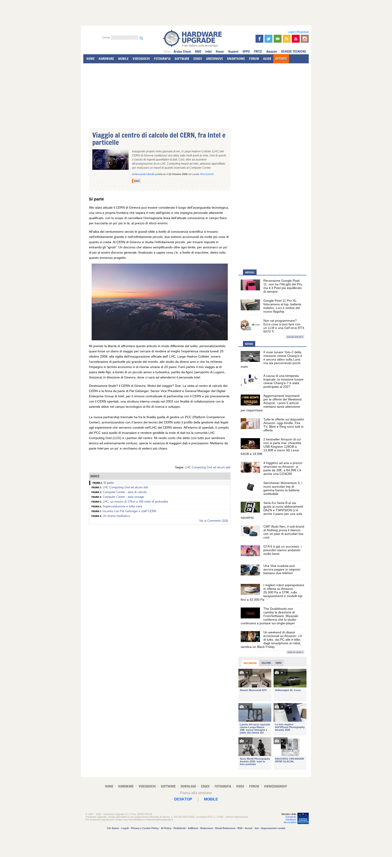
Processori (207, 174)
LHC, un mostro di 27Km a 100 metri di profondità (135, 501)
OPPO (246, 51)
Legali (125, 828)
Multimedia (250, 663)
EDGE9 (198, 58)
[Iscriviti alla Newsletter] (278, 39)
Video (279, 663)
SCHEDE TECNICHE (293, 51)
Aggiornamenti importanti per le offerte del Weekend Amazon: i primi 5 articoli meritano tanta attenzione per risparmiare (271, 403)
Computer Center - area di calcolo (125, 492)
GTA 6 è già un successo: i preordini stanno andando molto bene (282, 550)
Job (256, 828)
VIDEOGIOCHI (141, 58)
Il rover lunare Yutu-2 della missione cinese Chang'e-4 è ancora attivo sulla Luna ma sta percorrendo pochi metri (271, 359)
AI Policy (166, 828)
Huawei (233, 51)
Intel (208, 51)
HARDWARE (106, 58)
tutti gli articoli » (295, 337)
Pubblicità (180, 828)
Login (291, 32)
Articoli (249, 272)
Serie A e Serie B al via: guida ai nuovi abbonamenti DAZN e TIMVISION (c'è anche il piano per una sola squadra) (272, 510)
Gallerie (266, 663)
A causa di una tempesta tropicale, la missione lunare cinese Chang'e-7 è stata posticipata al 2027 (283, 381)
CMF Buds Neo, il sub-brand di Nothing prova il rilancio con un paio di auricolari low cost (283, 532)
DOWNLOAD (188, 786)
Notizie (249, 344)
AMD (198, 51)
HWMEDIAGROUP (275, 786)
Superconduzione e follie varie (122, 506)
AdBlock (193, 828)
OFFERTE (281, 58)
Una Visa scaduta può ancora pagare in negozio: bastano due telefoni (282, 569)
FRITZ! (258, 51)
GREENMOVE (214, 58)
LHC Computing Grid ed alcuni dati (207, 467)
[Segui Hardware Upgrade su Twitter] (268, 39)
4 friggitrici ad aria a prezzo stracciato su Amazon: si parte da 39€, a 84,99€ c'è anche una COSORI (282, 468)
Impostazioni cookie (273, 828)
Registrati (303, 32)
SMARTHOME (236, 58)
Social (248, 828)
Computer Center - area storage (123, 497)
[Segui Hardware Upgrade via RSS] (287, 39)
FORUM (254, 58)
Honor (220, 51)
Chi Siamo (113, 828)
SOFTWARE (182, 58)
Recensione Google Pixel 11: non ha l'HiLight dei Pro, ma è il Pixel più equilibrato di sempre (283, 286)
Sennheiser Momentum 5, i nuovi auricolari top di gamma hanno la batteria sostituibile (282, 488)
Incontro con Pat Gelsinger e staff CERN (129, 511)
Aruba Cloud (182, 51)
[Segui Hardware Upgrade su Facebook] (259, 39)
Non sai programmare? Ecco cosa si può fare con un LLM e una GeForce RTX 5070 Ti (283, 326)
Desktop (183, 799)
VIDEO (240, 786)
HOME (90, 58)
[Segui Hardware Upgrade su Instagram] (305, 39)
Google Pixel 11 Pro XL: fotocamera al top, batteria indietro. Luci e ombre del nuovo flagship (282, 306)
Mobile (211, 799)
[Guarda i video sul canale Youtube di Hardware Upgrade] (296, 39)
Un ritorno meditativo (116, 516)
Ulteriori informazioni (236, 816)
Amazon (271, 51)
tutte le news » (295, 652)
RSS (240, 828)
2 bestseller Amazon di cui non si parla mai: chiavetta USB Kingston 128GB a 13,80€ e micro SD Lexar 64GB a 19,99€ (271, 446)
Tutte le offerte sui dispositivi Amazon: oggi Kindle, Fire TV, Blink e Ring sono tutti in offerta (283, 424)
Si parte (108, 482)
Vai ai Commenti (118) (213, 520)
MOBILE (123, 58)
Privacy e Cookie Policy (145, 828)
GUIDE (267, 58)
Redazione (206, 828)
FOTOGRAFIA (162, 58)
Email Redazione (225, 828)
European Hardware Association (290, 819)
